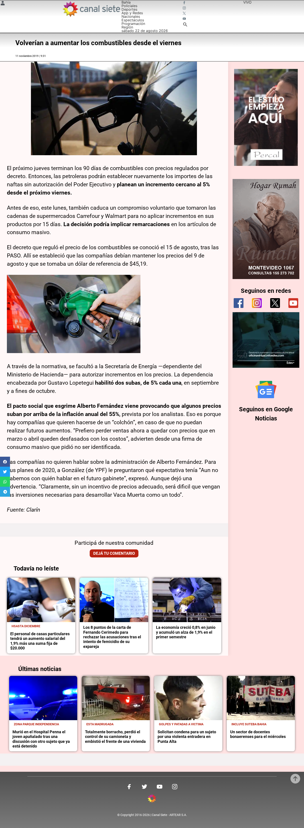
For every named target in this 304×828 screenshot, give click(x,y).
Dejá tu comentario (114, 553)
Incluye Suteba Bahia (248, 724)
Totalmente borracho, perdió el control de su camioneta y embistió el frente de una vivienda (115, 737)
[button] (5, 462)
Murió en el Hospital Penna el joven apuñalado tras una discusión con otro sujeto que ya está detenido (41, 739)
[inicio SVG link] (152, 799)
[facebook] (238, 303)
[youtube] (293, 303)
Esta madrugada (99, 724)
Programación (133, 23)
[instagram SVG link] (184, 8)
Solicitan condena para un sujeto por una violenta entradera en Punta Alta (187, 737)
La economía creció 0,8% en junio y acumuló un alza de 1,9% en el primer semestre (185, 632)
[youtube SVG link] (184, 19)
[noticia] (41, 600)
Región (127, 27)
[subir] (295, 778)
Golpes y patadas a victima (181, 724)
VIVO (247, 2)
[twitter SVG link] (184, 13)
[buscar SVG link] (185, 25)
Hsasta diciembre (26, 626)
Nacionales (131, 16)
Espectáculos (133, 20)
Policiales (129, 6)
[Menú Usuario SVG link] (2, 3)
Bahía (126, 2)
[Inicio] (91, 9)
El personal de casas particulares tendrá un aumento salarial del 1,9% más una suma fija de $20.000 (40, 641)
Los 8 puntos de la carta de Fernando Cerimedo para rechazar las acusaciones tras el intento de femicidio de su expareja (112, 637)
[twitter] (275, 303)
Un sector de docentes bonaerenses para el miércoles (258, 734)
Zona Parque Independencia (36, 724)
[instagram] (256, 303)
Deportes (129, 9)
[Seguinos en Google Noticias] (266, 389)
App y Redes (132, 13)
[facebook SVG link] (184, 3)
